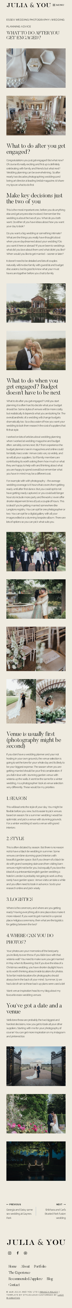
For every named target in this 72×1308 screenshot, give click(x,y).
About (25, 1267)
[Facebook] (17, 1253)
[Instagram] (9, 1253)
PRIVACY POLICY (49, 1292)
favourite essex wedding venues (23, 994)
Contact (14, 1285)
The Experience (19, 1273)
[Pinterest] (25, 1253)
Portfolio (40, 1267)
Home (13, 1267)
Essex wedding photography (28, 19)
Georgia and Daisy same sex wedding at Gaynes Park (19, 1211)
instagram (59, 1032)
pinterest (16, 1036)
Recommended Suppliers (25, 1279)
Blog (50, 1279)
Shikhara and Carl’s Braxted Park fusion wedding (55, 1211)
